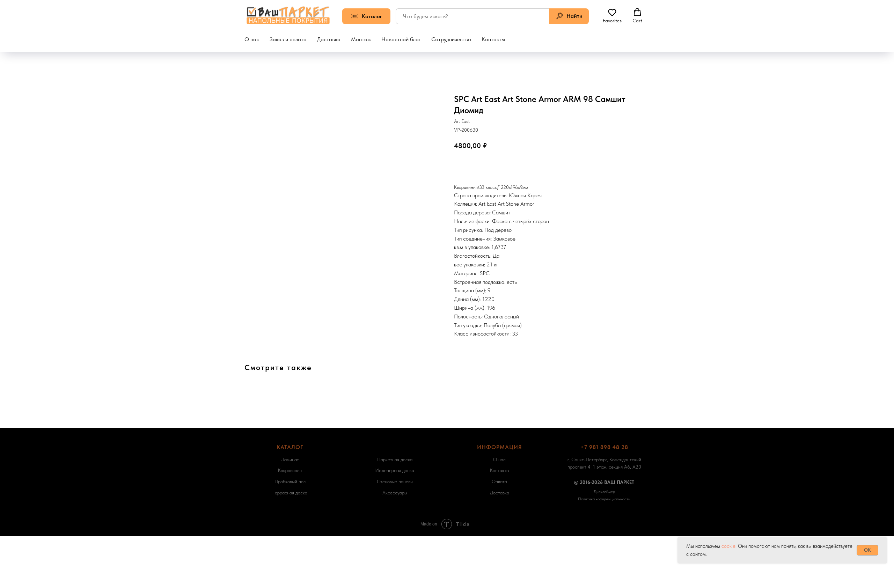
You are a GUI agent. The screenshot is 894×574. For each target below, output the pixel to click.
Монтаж (361, 39)
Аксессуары (394, 492)
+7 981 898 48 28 (604, 447)
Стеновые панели (395, 481)
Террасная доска (290, 492)
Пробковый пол (290, 481)
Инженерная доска (394, 470)
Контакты (493, 39)
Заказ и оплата (288, 39)
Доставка (328, 39)
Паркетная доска (394, 459)
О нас (251, 39)
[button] (612, 15)
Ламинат (290, 459)
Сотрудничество (451, 39)
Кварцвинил (290, 470)
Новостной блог (401, 39)
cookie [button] (728, 546)
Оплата (499, 481)
